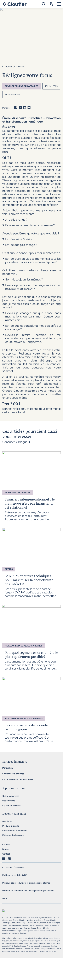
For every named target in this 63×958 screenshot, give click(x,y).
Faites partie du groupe (13, 835)
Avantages (7, 821)
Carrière (6, 844)
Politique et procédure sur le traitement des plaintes (26, 883)
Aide (4, 898)
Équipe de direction (11, 805)
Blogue (5, 849)
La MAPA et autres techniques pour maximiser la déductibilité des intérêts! (29, 579)
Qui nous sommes (10, 796)
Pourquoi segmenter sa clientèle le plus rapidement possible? (31, 654)
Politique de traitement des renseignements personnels (28, 890)
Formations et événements (15, 830)
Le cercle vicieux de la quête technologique (26, 727)
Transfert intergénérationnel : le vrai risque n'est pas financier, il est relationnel (30, 503)
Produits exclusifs (10, 826)
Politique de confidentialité (14, 875)
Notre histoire (8, 800)
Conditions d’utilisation (13, 867)
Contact (6, 854)
